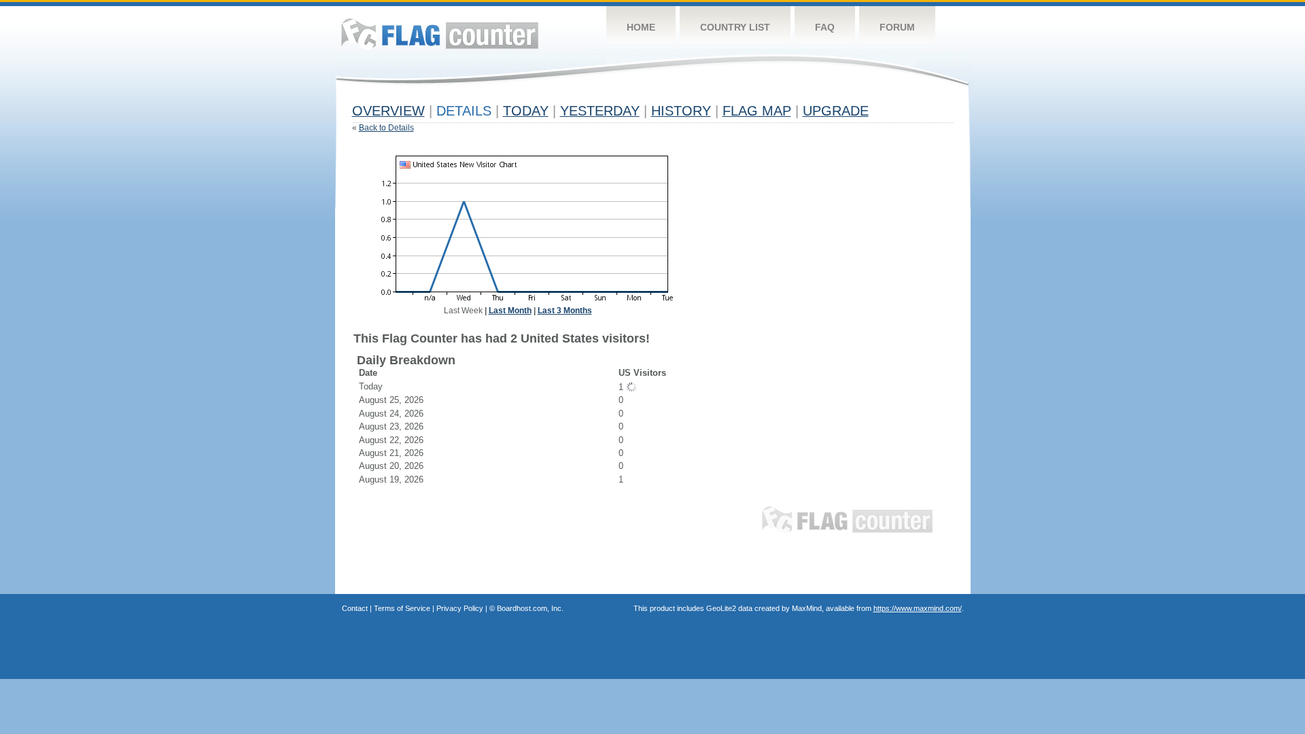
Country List (735, 27)
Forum (897, 27)
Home (641, 27)
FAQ (825, 27)
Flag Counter (439, 33)
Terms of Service (402, 608)
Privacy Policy (459, 608)
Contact (355, 608)
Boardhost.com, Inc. (530, 608)
